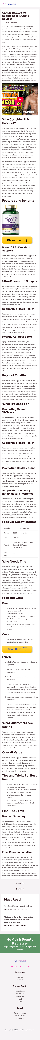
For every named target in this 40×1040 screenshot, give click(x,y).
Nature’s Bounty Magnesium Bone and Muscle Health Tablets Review (19, 920)
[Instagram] (24, 966)
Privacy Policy (20, 1015)
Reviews (14, 22)
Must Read (16, 925)
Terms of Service (20, 1013)
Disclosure (20, 1018)
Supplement (6, 22)
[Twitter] (28, 966)
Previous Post (20, 883)
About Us (20, 977)
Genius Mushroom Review (18, 906)
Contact (20, 980)
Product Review (20, 991)
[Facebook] (16, 966)
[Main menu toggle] (35, 4)
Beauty (20, 1002)
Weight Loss (20, 994)
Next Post (20, 889)
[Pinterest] (20, 966)
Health (20, 999)
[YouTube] (12, 966)
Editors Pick (17, 909)
